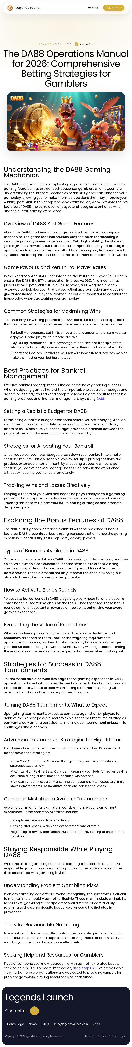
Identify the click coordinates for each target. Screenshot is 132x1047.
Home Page (15, 1024)
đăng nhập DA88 (85, 968)
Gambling (45, 44)
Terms (112, 1036)
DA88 (101, 399)
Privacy (102, 1036)
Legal (122, 1036)
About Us (90, 1036)
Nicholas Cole (86, 44)
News (33, 1024)
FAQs (45, 1024)
